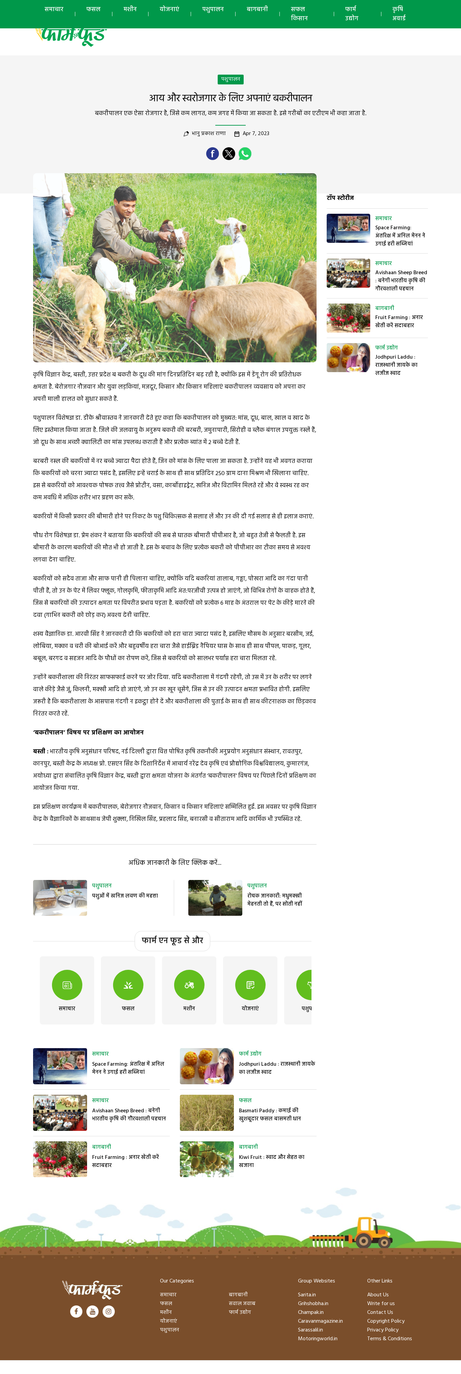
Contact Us (380, 1312)
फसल (93, 10)
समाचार (54, 10)
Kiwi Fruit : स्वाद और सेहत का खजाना (271, 1161)
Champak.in (311, 1312)
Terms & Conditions (389, 1338)
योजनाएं (169, 10)
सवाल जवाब (242, 1303)
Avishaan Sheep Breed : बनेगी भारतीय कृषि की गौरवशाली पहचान (129, 1115)
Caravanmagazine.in (320, 1321)
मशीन (130, 10)
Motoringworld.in (317, 1338)
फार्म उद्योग (351, 14)
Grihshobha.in (313, 1303)
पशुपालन (213, 10)
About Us (378, 1295)
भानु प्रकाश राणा (209, 133)
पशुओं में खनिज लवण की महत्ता (125, 896)
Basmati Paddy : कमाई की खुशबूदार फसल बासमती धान (270, 1115)
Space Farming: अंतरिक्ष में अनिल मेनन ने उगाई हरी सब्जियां (128, 1068)
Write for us (381, 1303)
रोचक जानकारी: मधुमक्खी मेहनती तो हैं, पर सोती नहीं (274, 900)
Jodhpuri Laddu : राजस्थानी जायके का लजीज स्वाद (277, 1068)
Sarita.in (307, 1295)
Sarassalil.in (310, 1330)
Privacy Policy (383, 1330)
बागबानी (257, 10)
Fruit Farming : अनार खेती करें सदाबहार (125, 1161)
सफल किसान (299, 14)
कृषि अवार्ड (399, 14)
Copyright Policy (386, 1321)
